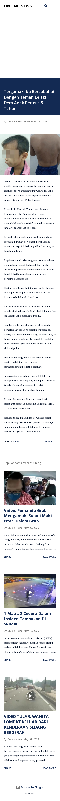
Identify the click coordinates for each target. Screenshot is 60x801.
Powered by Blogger (32, 787)
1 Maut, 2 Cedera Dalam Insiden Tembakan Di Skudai (27, 619)
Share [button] (48, 441)
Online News (18, 6)
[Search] (46, 6)
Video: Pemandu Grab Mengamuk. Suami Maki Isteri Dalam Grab (28, 516)
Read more (49, 556)
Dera (16, 441)
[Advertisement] (30, 47)
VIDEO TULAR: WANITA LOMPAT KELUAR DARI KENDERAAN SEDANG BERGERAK (26, 724)
